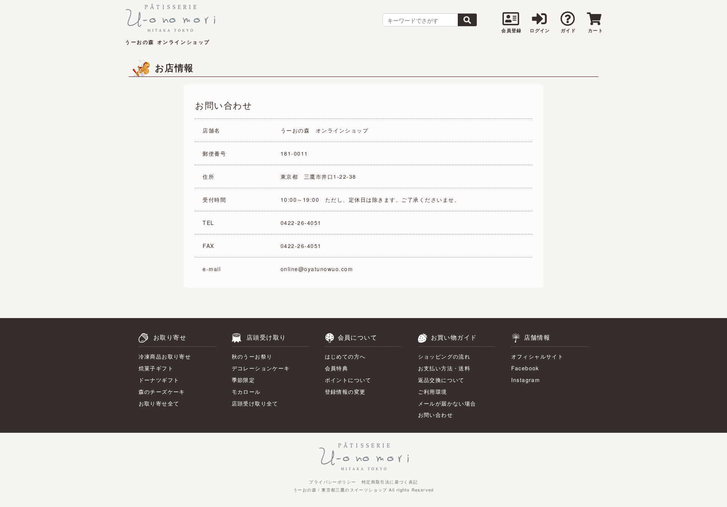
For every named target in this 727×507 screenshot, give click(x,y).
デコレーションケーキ (261, 368)
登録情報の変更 (345, 391)
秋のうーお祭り (252, 356)
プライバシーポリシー (332, 482)
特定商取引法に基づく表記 (390, 482)
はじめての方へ (345, 356)
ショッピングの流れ (444, 356)
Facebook (525, 368)
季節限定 (243, 380)
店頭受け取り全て (255, 403)
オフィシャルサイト (537, 356)
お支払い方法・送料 (444, 368)
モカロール (246, 391)
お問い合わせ (435, 414)
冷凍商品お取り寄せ (165, 356)
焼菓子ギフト (156, 368)
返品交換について (441, 380)
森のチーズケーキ (162, 391)
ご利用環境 (432, 391)
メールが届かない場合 (447, 403)
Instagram (525, 380)
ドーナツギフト (159, 380)
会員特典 (336, 368)
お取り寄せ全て (159, 403)
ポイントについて (348, 380)
